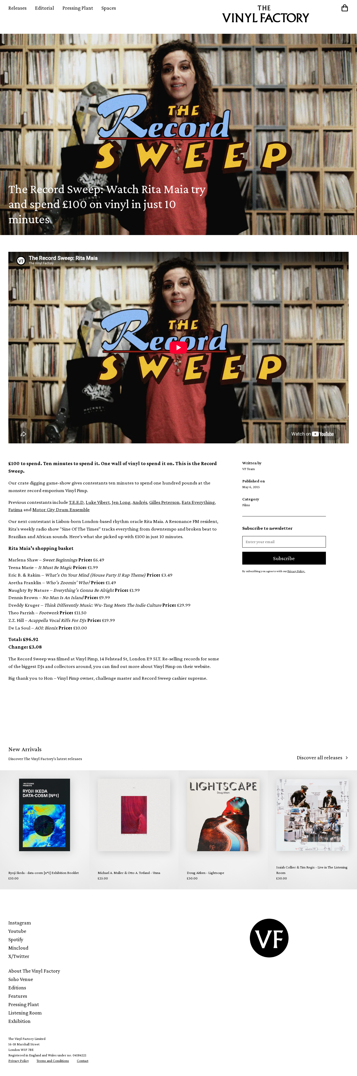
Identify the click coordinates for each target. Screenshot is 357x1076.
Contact (82, 1060)
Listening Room (25, 1013)
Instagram (19, 923)
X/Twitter (18, 956)
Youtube (17, 931)
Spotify (15, 939)
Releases (17, 8)
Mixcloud (18, 948)
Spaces (108, 8)
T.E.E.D (76, 502)
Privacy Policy (18, 1060)
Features (17, 996)
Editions (17, 987)
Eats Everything (198, 502)
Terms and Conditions (53, 1060)
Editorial (44, 8)
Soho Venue (20, 979)
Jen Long (121, 502)
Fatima (15, 509)
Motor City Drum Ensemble (61, 509)
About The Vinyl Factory (34, 971)
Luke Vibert (98, 502)
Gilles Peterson (164, 502)
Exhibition (19, 1021)
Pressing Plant (77, 8)
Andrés (140, 502)
